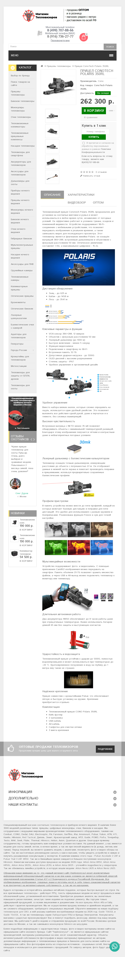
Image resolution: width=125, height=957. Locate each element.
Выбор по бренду (20, 75)
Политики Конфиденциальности (96, 151)
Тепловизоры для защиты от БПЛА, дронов (20, 376)
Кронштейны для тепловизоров (20, 358)
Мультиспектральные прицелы (22, 246)
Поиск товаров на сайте (20, 83)
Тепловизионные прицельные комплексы (19, 136)
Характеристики (81, 195)
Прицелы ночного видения (20, 202)
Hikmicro (45, 840)
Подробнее (105, 749)
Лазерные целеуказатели (19, 316)
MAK (13, 840)
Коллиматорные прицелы (19, 288)
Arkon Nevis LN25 (106, 868)
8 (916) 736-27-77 (60, 36)
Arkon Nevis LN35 (85, 868)
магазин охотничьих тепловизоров (46, 825)
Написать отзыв (91, 175)
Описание (52, 195)
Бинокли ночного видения (20, 221)
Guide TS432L (11, 914)
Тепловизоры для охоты (20, 387)
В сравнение (90, 117)
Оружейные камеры (22, 270)
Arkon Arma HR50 (92, 862)
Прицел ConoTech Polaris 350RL (92, 66)
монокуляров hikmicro (61, 924)
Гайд (109, 902)
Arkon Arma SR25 (64, 865)
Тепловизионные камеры (19, 278)
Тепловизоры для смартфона (20, 154)
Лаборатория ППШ (62, 914)
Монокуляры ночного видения (22, 211)
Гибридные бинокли (21, 238)
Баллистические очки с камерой (22, 326)
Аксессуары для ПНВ (22, 264)
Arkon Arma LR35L (42, 865)
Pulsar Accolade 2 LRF (106, 856)
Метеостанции (19, 366)
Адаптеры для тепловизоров (18, 336)
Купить (94, 137)
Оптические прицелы (22, 296)
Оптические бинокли (22, 308)
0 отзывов (101, 172)
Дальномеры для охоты (20, 182)
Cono (101, 81)
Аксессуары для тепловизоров (19, 173)
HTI (115, 834)
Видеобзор (77, 202)
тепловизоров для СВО (16, 911)
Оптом (98, 202)
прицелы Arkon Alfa (94, 902)
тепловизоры (31, 893)
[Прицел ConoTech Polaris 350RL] (58, 87)
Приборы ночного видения (20, 192)
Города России (19, 350)
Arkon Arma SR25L (21, 865)
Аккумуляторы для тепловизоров (21, 163)
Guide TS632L (106, 911)
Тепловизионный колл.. (28, 521)
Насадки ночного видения (20, 256)
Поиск (110, 46)
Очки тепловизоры (21, 117)
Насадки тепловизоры (23, 146)
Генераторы (17, 344)
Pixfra (103, 837)
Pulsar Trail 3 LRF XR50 (16, 859)
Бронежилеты (18, 302)
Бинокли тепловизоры (22, 101)
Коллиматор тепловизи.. (26, 552)
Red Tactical (28, 837)
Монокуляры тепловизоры (18, 109)
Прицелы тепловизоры (18, 93)
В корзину (26, 529)
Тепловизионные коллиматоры (19, 125)
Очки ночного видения (18, 230)
